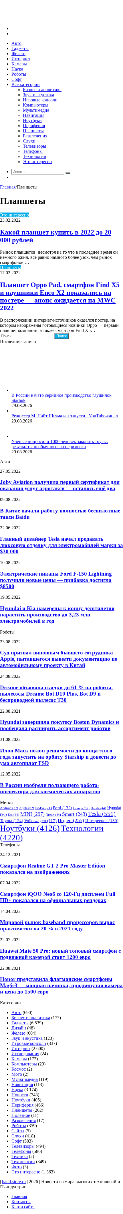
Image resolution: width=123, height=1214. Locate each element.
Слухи (29, 141)
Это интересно (37, 161)
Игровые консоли (40, 99)
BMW (43, 808)
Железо (18, 53)
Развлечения (35, 135)
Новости (19, 1094)
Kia (13, 814)
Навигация (33, 115)
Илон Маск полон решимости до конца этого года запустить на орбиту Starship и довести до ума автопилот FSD (58, 757)
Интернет (20, 58)
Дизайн (18, 1027)
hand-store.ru (14, 1181)
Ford (62, 808)
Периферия (34, 125)
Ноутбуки (32, 120)
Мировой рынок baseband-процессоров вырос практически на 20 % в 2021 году (57, 925)
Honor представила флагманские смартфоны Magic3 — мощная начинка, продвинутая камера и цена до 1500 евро (61, 985)
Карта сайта (23, 1206)
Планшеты (33, 130)
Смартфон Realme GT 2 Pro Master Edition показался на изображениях (52, 869)
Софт (16, 79)
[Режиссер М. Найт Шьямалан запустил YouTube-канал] (13, 410)
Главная (7, 187)
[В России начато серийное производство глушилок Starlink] (42, 390)
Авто (16, 43)
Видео (71, 820)
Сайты (17, 1130)
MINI (32, 814)
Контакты (21, 1201)
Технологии (34, 156)
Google (81, 808)
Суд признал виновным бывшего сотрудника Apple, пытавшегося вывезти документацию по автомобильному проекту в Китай (59, 659)
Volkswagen (40, 820)
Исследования (25, 1053)
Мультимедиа (36, 110)
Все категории (25, 84)
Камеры (19, 63)
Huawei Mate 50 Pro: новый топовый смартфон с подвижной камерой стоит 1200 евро (60, 954)
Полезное (20, 1115)
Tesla (102, 813)
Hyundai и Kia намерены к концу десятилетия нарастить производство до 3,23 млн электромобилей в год (57, 614)
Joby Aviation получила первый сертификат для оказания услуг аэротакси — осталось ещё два (60, 485)
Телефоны (33, 151)
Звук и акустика (38, 94)
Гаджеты (20, 48)
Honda (98, 808)
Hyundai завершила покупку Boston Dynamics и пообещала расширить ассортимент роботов (59, 725)
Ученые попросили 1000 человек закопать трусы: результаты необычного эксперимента (59, 444)
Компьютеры (35, 105)
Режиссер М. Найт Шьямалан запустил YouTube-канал (64, 415)
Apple (26, 808)
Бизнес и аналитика (42, 89)
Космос (18, 1069)
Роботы (18, 74)
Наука (17, 69)
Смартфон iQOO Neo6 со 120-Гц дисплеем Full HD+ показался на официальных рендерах (57, 897)
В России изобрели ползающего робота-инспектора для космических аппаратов (50, 788)
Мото (16, 1074)
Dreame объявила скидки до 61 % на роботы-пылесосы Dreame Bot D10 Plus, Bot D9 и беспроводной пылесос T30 (56, 693)
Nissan (53, 814)
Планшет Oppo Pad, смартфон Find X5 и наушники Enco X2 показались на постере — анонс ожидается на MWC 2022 (60, 296)
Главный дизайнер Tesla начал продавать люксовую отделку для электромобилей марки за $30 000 (61, 545)
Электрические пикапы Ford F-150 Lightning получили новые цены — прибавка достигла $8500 (56, 580)
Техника (19, 1156)
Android (9, 808)
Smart (74, 814)
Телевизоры (34, 146)
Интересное (101, 820)
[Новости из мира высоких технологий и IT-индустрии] (43, 18)
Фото (16, 1166)
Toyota (11, 820)
